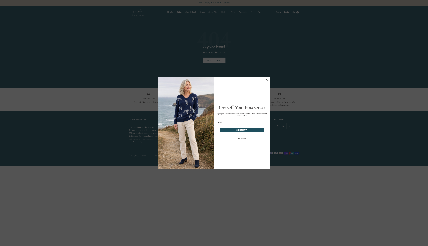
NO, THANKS (242, 138)
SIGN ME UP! (241, 130)
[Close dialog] (267, 80)
